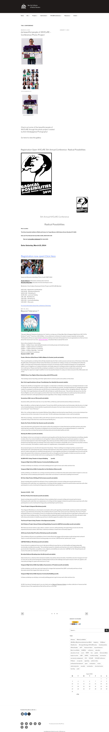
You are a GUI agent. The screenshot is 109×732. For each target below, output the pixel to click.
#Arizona (73, 639)
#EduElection (74, 644)
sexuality (83, 666)
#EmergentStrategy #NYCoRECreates (88, 644)
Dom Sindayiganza (30, 132)
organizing (86, 660)
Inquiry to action (74, 655)
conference (90, 650)
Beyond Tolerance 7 (30, 311)
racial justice (92, 663)
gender (96, 652)
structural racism (99, 666)
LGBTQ (86, 655)
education (97, 650)
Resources (67, 15)
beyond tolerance (98, 647)
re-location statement (34, 239)
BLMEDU (83, 650)
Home (22, 15)
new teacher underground (77, 658)
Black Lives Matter (75, 650)
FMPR (87, 652)
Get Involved (43, 15)
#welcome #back (88, 647)
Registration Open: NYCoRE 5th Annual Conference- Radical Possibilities (53, 150)
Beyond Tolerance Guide (59, 584)
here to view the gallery (32, 138)
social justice (90, 666)
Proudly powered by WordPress (56, 723)
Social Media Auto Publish (49, 731)
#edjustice (95, 642)
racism (99, 663)
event (82, 652)
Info (27, 15)
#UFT (81, 647)
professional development (77, 663)
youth (78, 668)
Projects (34, 15)
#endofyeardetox (103, 644)
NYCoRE (91, 658)
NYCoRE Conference (55, 15)
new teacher (103, 655)
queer (86, 663)
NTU (86, 658)
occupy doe (79, 660)
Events (75, 15)
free (92, 652)
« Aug (77, 694)
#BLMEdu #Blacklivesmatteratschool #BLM (81, 642)
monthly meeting (94, 655)
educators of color (75, 652)
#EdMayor (102, 642)
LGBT (81, 655)
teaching (73, 668)
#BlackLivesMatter (81, 639)
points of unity (94, 660)
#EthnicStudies (74, 647)
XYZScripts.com (62, 731)
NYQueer (73, 660)
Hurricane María (104, 652)
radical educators (75, 666)
